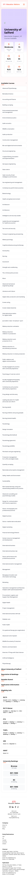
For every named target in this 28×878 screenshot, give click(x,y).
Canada (4, 840)
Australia (4, 842)
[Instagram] (10, 807)
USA (3, 836)
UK (3, 838)
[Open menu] (24, 4)
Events (4, 827)
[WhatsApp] (18, 807)
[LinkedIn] (13, 807)
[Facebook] (15, 807)
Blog (3, 828)
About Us (4, 825)
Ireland (4, 843)
